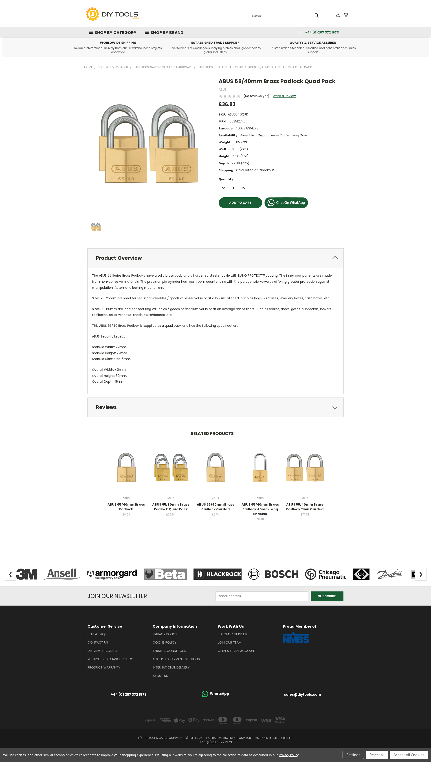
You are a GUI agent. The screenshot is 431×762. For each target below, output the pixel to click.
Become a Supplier (232, 634)
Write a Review (284, 96)
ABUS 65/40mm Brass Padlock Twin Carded (305, 506)
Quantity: (226, 179)
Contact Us (98, 642)
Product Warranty (104, 667)
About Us (160, 675)
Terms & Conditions (169, 651)
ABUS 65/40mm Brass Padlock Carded (215, 506)
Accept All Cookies (409, 754)
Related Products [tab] (212, 434)
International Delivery (171, 667)
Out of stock (171, 467)
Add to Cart (126, 467)
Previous (419, 747)
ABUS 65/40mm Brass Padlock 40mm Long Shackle (260, 509)
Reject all (377, 754)
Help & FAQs (97, 634)
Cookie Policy (164, 642)
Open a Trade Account (237, 651)
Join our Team (229, 642)
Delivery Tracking (102, 651)
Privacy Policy (165, 634)
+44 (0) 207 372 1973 (129, 694)
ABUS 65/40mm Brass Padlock (126, 506)
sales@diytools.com (302, 694)
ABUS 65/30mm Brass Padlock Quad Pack (170, 506)
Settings (353, 754)
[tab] (215, 258)
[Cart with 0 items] (345, 14)
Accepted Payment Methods (176, 659)
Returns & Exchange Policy (110, 659)
